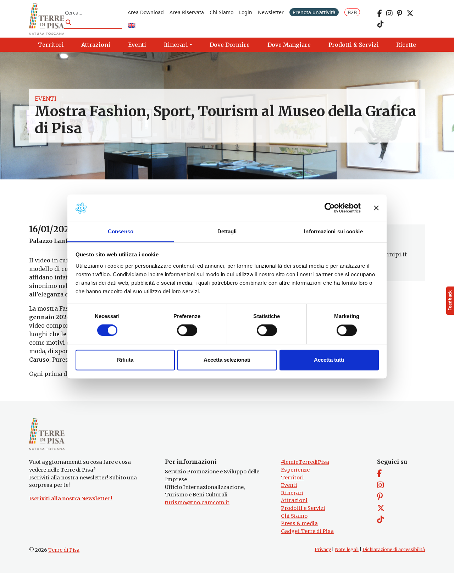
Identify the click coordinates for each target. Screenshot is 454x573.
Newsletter (271, 12)
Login (245, 12)
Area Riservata (187, 12)
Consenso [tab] (120, 231)
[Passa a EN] (131, 25)
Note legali (347, 549)
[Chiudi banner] (376, 208)
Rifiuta (125, 360)
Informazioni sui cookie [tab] (333, 231)
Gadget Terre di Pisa (307, 531)
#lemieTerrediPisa (305, 462)
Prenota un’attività (314, 12)
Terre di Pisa (63, 550)
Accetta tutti (329, 360)
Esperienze (295, 470)
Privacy (323, 549)
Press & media (299, 523)
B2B (352, 12)
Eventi (45, 98)
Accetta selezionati (227, 360)
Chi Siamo (221, 12)
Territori (292, 477)
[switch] (187, 330)
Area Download (146, 12)
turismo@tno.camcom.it (197, 502)
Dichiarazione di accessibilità (393, 549)
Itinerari (292, 493)
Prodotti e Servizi (303, 508)
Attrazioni (294, 500)
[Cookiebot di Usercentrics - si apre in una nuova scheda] (330, 208)
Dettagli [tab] (227, 231)
